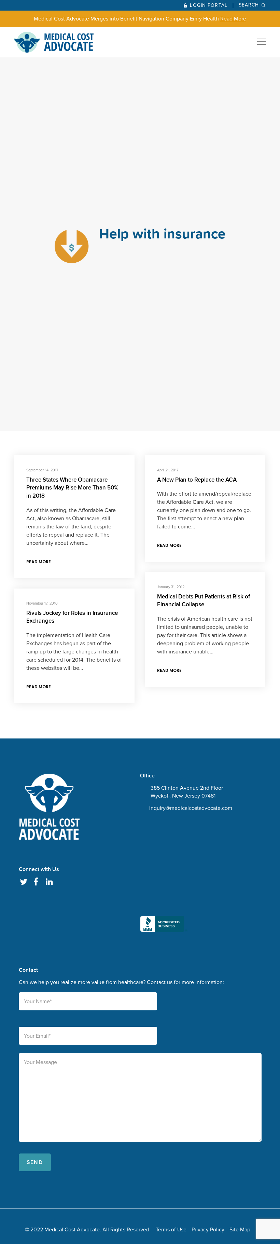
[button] (163, 878)
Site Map (239, 1229)
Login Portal (208, 5)
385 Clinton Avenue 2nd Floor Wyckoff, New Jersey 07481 (187, 792)
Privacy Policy (208, 1229)
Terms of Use (171, 1229)
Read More (233, 19)
